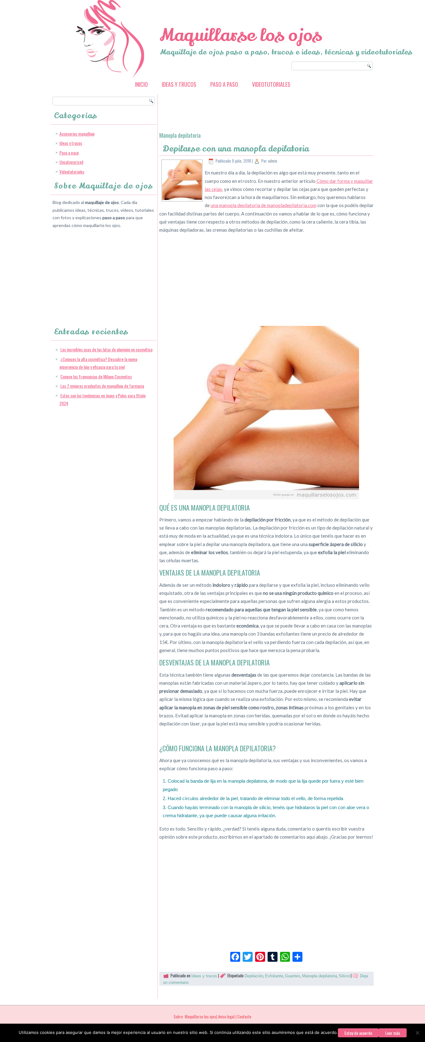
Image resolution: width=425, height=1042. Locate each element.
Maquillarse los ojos (241, 35)
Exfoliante (274, 976)
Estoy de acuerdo (358, 1033)
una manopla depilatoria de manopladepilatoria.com (263, 205)
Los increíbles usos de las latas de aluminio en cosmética (106, 349)
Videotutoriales (271, 84)
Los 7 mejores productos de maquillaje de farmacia (102, 385)
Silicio (344, 976)
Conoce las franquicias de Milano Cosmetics (96, 376)
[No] (417, 1033)
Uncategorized (71, 162)
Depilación (254, 976)
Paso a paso (224, 84)
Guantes (292, 976)
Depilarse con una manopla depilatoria (236, 148)
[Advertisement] (99, 272)
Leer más (392, 1033)
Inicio (141, 84)
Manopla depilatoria (319, 976)
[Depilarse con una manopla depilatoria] (182, 198)
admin (272, 161)
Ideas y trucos (179, 84)
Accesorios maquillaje (77, 133)
